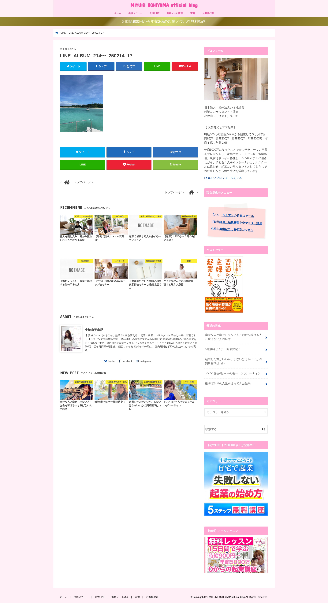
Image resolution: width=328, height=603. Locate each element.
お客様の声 (208, 13)
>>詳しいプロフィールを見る (223, 177)
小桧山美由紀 (94, 329)
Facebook (127, 361)
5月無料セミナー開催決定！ (223, 349)
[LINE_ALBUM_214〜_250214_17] (81, 133)
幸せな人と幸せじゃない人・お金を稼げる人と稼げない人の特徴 (233, 337)
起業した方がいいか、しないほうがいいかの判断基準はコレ (233, 361)
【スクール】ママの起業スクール (232, 215)
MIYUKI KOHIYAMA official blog (164, 5)
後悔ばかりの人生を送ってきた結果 (228, 383)
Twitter (111, 361)
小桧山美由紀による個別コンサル (232, 229)
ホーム (117, 13)
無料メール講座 (175, 13)
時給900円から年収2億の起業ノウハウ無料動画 (165, 21)
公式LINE (154, 13)
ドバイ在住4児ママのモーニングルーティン (233, 373)
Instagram (145, 361)
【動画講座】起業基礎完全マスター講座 (236, 222)
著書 (192, 13)
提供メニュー (135, 13)
